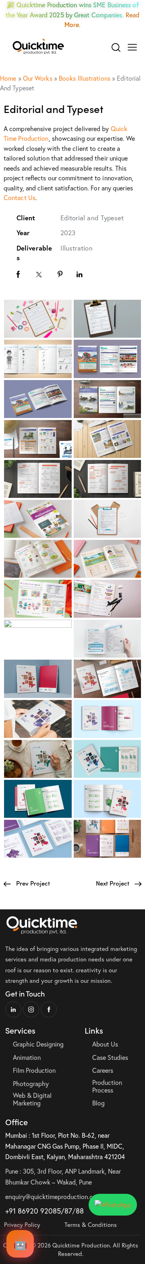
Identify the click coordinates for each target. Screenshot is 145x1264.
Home (8, 78)
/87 (66, 1211)
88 (80, 1211)
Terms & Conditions (90, 1224)
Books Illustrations (84, 78)
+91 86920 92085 (33, 1211)
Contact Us (19, 197)
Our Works (37, 78)
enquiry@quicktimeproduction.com (53, 1196)
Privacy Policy (22, 1224)
